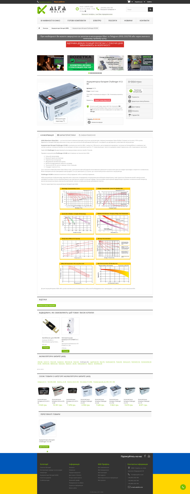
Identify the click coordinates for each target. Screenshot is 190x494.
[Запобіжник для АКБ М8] (51, 326)
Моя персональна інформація (108, 478)
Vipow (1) (69, 364)
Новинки (72, 470)
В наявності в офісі (50, 20)
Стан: (88, 91)
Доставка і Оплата (75, 475)
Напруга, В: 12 (42, 382)
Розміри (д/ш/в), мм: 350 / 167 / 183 (104, 382)
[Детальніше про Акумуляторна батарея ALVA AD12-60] (73, 391)
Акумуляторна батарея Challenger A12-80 (47, 441)
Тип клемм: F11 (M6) (86, 382)
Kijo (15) (102, 362)
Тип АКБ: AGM (52, 382)
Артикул (89, 88)
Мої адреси (101, 475)
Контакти (144, 20)
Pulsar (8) (119, 362)
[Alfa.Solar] (55, 9)
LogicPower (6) (94, 362)
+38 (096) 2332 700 (133, 483)
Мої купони (101, 480)
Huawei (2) (60, 362)
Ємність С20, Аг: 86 (73, 382)
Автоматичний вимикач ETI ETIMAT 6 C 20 (70, 339)
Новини (128, 20)
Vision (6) (76, 362)
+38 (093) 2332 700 (133, 477)
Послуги (112, 20)
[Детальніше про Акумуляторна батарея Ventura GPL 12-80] (58, 391)
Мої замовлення (103, 467)
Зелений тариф (74, 480)
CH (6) (39, 364)
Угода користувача (75, 478)
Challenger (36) (84, 362)
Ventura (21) (127, 362)
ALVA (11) (46, 362)
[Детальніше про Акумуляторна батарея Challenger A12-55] (87, 391)
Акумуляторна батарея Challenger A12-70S (115, 401)
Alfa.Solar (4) (68, 362)
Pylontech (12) (136, 362)
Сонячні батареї (45, 467)
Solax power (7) (82, 364)
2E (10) (75, 364)
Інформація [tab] (47, 135)
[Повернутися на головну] (39, 28)
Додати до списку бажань (140, 101)
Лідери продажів (74, 472)
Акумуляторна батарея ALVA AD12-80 (44, 401)
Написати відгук (97, 122)
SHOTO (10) (46, 364)
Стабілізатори (44, 480)
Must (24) (53, 362)
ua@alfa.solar (88, 7)
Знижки (71, 467)
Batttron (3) (54, 364)
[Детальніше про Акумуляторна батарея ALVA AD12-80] (44, 391)
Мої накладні (102, 472)
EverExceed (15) (110, 362)
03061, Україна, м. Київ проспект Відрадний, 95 (137, 469)
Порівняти (135, 97)
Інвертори (43, 472)
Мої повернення (103, 470)
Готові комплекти (76, 20)
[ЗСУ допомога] (141, 63)
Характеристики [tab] (67, 135)
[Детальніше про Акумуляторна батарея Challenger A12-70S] (116, 391)
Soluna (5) (62, 364)
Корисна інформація (76, 485)
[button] (108, 8)
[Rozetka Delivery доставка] (50, 63)
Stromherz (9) (98, 364)
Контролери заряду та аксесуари (51, 470)
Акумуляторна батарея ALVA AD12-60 (72, 401)
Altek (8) (40, 362)
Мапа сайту (73, 488)
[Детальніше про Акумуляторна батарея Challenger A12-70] (130, 391)
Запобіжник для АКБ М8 (50, 338)
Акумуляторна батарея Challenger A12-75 (144, 401)
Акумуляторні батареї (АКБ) (49, 475)
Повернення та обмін (76, 483)
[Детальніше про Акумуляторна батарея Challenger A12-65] (101, 391)
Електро (97, 20)
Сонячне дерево (45, 478)
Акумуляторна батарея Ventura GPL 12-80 (58, 401)
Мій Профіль (103, 464)
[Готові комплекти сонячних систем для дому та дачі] (80, 63)
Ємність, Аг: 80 (61, 382)
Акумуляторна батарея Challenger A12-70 (129, 401)
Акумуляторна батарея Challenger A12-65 (100, 401)
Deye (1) (90, 364)
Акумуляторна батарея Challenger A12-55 (86, 401)
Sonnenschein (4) (146, 362)
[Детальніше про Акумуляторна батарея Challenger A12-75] (144, 391)
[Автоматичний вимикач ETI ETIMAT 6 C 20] (70, 326)
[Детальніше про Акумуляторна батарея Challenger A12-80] (47, 428)
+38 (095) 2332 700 (133, 480)
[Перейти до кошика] (130, 2)
